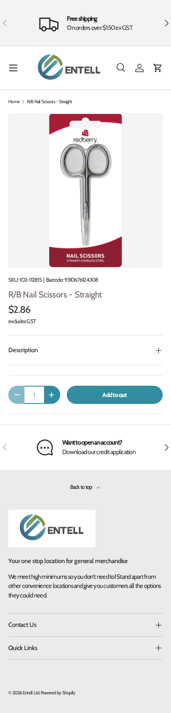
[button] (158, 68)
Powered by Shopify (58, 693)
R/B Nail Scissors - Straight (49, 101)
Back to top (81, 486)
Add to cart (115, 395)
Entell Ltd (31, 693)
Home (14, 101)
